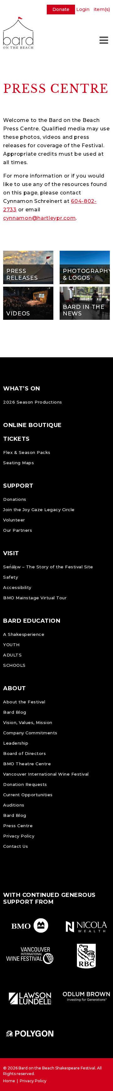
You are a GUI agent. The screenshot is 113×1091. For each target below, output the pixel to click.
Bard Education (31, 621)
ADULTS (12, 654)
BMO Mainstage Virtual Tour (35, 597)
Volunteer (14, 519)
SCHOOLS (14, 665)
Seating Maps (18, 462)
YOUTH (11, 644)
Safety (10, 577)
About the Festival (24, 701)
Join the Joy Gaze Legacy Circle (39, 509)
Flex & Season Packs (27, 452)
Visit (11, 553)
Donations (14, 499)
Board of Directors (24, 753)
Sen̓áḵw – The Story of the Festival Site (48, 566)
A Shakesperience (23, 634)
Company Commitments (30, 732)
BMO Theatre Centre (27, 763)
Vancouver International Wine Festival (46, 774)
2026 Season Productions (32, 402)
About (14, 688)
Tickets (16, 439)
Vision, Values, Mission (27, 722)
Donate (60, 9)
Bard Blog (14, 712)
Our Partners (17, 530)
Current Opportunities (28, 794)
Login (82, 9)
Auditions (13, 804)
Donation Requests (25, 784)
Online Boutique (32, 425)
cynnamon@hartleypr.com (39, 218)
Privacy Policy (18, 835)
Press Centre (18, 825)
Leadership (15, 743)
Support (18, 486)
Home (9, 1080)
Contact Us (15, 846)
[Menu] (103, 40)
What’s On (21, 388)
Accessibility (17, 587)
